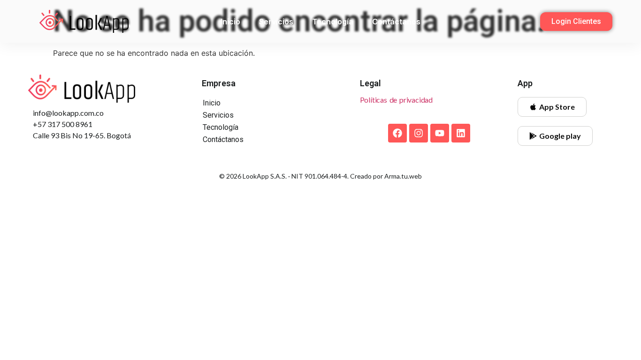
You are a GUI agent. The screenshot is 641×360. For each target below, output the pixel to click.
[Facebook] (397, 133)
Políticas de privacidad (396, 99)
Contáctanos (396, 21)
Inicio (230, 21)
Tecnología (332, 21)
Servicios (276, 21)
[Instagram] (418, 133)
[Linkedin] (460, 133)
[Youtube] (439, 133)
